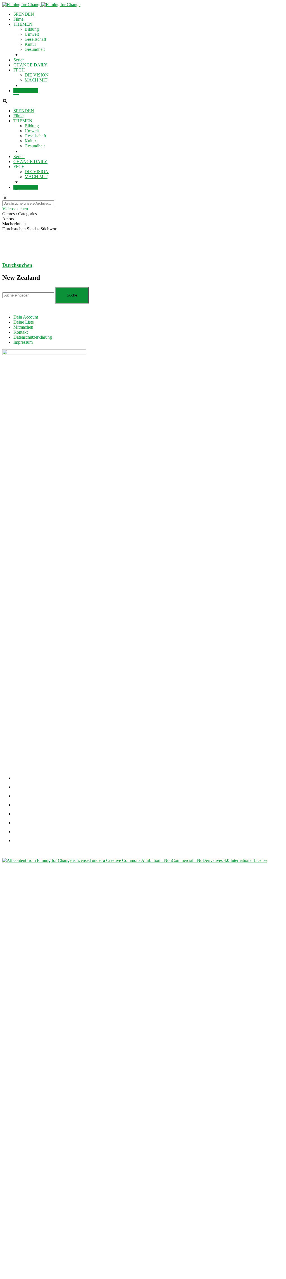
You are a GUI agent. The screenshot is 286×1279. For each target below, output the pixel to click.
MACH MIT (36, 80)
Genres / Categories (19, 213)
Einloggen (28, 90)
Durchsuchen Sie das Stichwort (30, 228)
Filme (18, 19)
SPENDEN (23, 14)
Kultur (30, 44)
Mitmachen (23, 327)
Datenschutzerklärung (32, 337)
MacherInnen (14, 223)
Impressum (23, 342)
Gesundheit (35, 49)
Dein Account (25, 317)
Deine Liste (23, 322)
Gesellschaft (35, 39)
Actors (8, 218)
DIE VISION (37, 75)
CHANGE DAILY (30, 65)
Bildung (32, 29)
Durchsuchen (17, 265)
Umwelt (32, 34)
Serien (19, 60)
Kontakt (20, 332)
